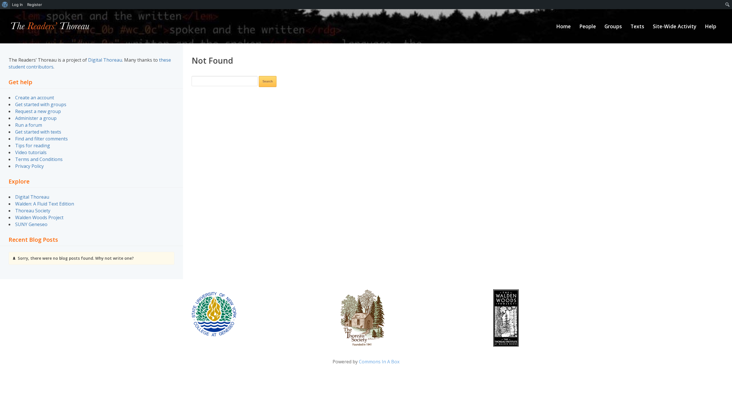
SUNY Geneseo (31, 224)
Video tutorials (31, 152)
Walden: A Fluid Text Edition (44, 204)
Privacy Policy (29, 166)
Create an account (34, 97)
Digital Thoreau (105, 60)
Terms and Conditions (39, 159)
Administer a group (36, 118)
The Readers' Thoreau (50, 26)
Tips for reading (32, 145)
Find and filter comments (41, 139)
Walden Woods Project (39, 217)
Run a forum (28, 125)
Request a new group (38, 111)
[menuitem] (5, 4)
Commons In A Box (379, 361)
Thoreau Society (32, 210)
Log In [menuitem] (17, 4)
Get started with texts (38, 132)
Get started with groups (40, 104)
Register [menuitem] (34, 4)
